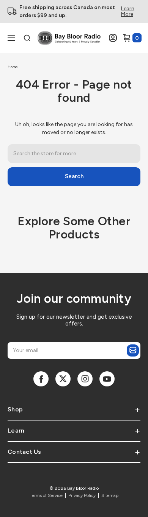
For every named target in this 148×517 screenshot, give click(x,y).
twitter (63, 378)
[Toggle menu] (16, 38)
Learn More (127, 11)
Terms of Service (46, 495)
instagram (85, 378)
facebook (41, 378)
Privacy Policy (82, 495)
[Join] (133, 350)
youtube (107, 378)
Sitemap (109, 495)
